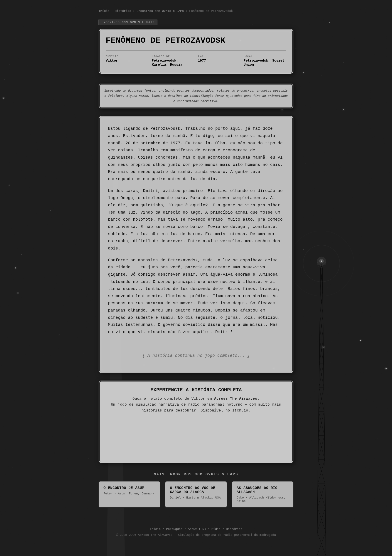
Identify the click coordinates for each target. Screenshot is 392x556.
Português (174, 529)
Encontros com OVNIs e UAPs (160, 11)
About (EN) (197, 529)
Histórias (123, 11)
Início (103, 11)
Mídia (215, 529)
